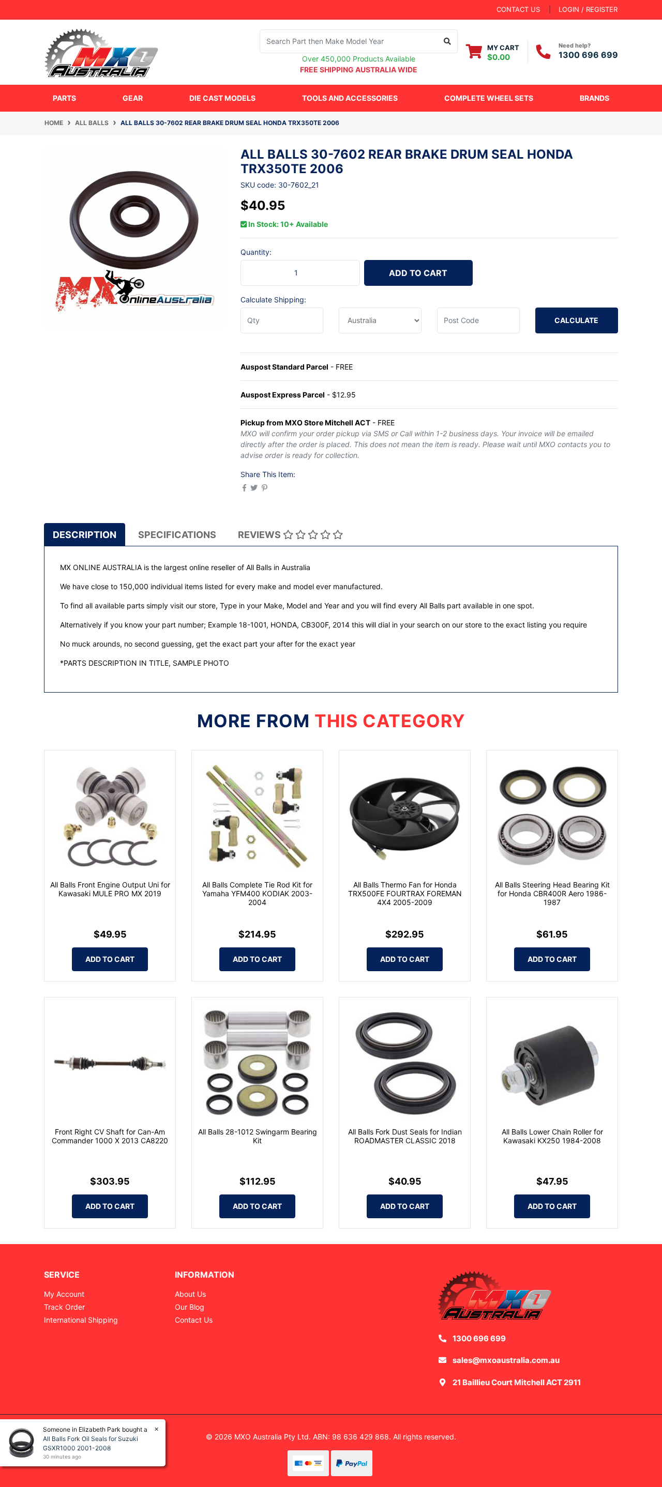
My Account (64, 1294)
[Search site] (448, 41)
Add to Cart (418, 273)
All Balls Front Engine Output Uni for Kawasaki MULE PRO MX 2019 (110, 889)
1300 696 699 (588, 55)
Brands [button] (594, 98)
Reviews (260, 534)
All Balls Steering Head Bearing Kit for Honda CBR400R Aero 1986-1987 (552, 893)
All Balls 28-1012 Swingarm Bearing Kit (257, 1136)
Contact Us (194, 1319)
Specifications (177, 534)
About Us (190, 1294)
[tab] (84, 534)
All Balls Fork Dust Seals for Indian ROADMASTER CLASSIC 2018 (405, 1136)
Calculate (576, 320)
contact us (518, 9)
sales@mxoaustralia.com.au (506, 1360)
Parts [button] (64, 98)
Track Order (64, 1306)
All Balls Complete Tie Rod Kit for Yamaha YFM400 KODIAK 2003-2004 (257, 893)
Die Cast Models (222, 98)
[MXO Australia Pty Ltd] (101, 51)
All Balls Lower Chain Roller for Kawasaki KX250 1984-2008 (552, 1136)
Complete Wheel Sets (488, 98)
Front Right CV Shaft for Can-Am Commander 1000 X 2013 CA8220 (110, 1136)
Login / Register (588, 9)
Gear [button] (133, 98)
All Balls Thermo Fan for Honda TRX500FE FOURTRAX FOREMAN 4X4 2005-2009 (405, 893)
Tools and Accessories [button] (350, 98)
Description (84, 534)
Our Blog (189, 1306)
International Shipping (81, 1319)
